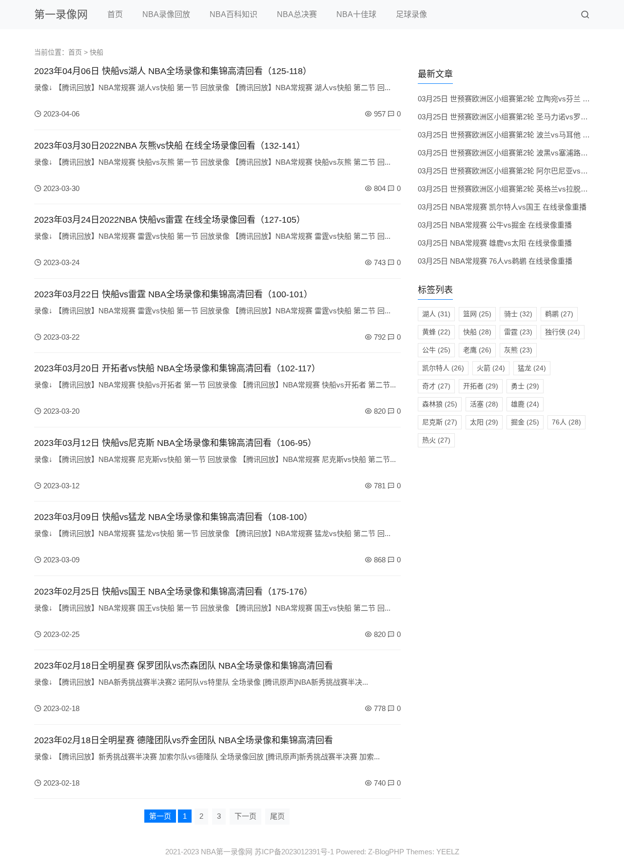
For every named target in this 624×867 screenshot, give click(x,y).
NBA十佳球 (356, 14)
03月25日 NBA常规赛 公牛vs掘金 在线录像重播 (495, 225)
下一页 (245, 816)
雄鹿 (525, 404)
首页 (115, 14)
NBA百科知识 (233, 14)
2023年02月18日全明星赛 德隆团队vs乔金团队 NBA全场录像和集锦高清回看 (183, 740)
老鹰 (477, 350)
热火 (436, 440)
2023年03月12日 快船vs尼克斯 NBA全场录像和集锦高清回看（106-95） (175, 443)
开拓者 (480, 386)
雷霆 (518, 332)
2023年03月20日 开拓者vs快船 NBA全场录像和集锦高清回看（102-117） (177, 368)
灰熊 (518, 350)
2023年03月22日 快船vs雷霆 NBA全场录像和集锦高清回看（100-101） (173, 294)
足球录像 (411, 14)
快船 (477, 332)
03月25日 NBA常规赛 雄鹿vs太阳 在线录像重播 (495, 243)
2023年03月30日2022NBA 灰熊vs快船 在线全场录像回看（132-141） (169, 146)
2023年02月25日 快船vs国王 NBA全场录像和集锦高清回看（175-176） (173, 592)
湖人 (436, 314)
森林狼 (439, 404)
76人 (566, 422)
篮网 (477, 314)
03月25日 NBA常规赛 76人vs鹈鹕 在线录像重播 (495, 261)
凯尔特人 (443, 368)
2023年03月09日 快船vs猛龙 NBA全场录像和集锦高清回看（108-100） (173, 517)
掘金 (525, 422)
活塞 (484, 404)
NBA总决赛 (297, 14)
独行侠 (562, 332)
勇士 (525, 386)
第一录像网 (61, 14)
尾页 (277, 816)
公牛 (436, 350)
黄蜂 (436, 332)
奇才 (436, 386)
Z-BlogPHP (386, 852)
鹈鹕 (559, 314)
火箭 (491, 368)
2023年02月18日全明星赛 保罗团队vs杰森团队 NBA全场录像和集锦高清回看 (183, 666)
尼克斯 (439, 422)
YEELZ (447, 852)
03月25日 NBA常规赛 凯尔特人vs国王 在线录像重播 (502, 207)
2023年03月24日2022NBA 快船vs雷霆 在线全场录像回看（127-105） (169, 220)
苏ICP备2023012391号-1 (294, 852)
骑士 (518, 314)
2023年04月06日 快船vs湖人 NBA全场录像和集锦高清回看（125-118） (173, 71)
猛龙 (532, 368)
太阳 (484, 422)
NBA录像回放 (166, 14)
